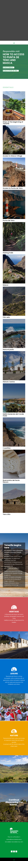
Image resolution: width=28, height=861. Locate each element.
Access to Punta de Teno (11, 71)
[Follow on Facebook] (12, 851)
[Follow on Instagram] (14, 851)
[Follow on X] (16, 851)
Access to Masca (8, 67)
